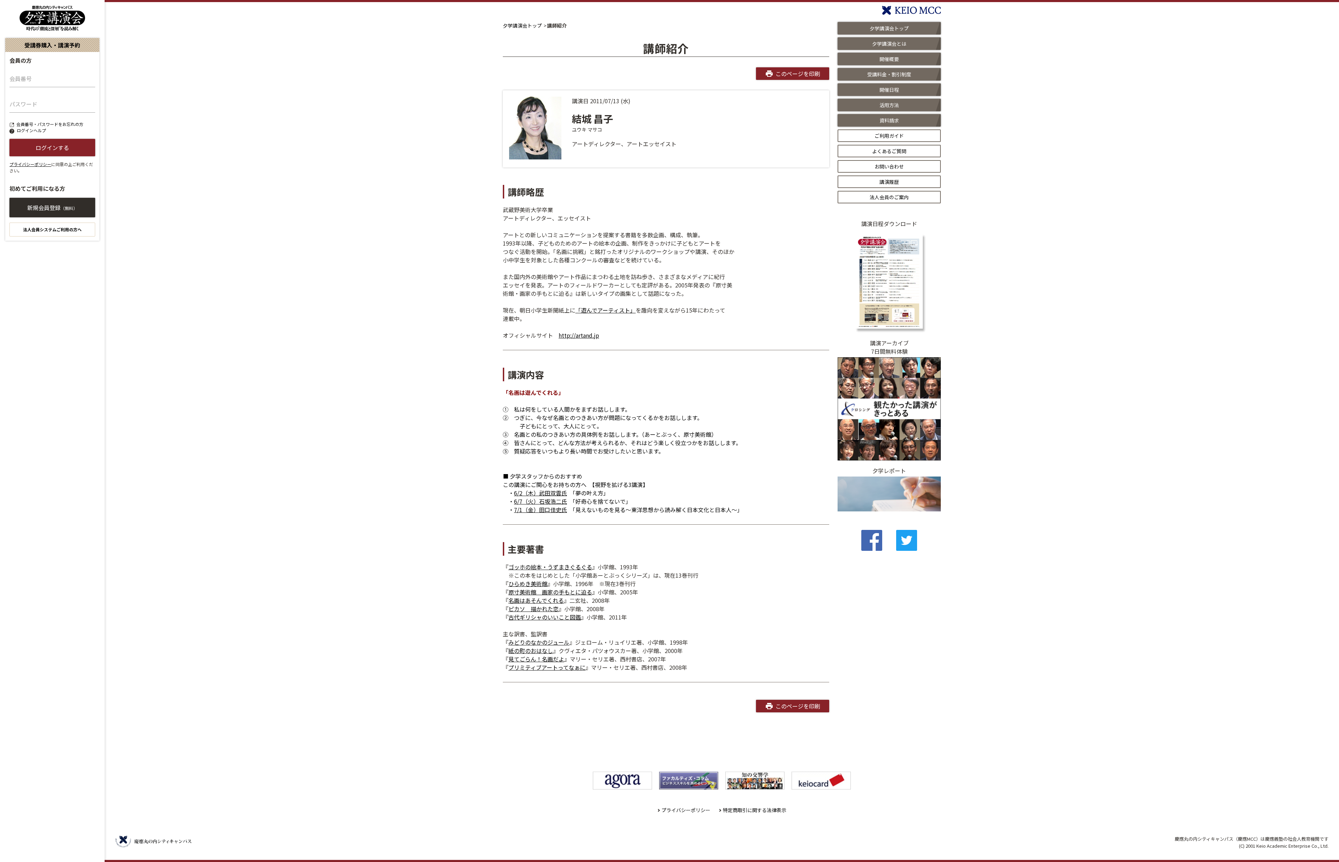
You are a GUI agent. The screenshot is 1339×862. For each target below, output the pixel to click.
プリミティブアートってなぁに (546, 667)
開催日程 (889, 89)
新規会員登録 (52, 207)
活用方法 (889, 105)
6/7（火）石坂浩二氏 (540, 501)
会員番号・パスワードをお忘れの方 (49, 124)
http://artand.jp (579, 335)
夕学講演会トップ (522, 25)
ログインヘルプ (31, 130)
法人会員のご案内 (889, 197)
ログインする (52, 147)
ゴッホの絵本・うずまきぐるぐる (550, 567)
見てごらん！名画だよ (536, 659)
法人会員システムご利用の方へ (52, 229)
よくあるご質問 (889, 151)
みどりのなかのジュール (538, 642)
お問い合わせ (889, 166)
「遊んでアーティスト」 (605, 310)
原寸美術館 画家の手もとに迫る (550, 592)
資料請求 (889, 120)
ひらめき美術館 (527, 583)
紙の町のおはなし (530, 650)
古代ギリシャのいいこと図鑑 (544, 617)
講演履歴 (889, 181)
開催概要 (889, 58)
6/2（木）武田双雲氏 (540, 493)
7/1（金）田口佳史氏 (540, 509)
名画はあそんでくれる (536, 600)
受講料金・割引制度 (889, 74)
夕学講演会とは (889, 43)
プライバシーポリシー (30, 164)
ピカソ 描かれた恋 (533, 609)
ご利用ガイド (889, 135)
